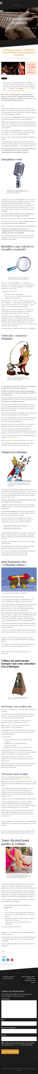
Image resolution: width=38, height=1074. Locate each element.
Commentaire (5, 999)
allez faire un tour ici (13, 437)
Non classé (27, 58)
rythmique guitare (10, 964)
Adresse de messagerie (8, 1027)
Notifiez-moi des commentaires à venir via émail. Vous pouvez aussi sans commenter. (18, 1044)
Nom (3, 1020)
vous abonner (17, 1045)
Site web (4, 1035)
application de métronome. (25, 779)
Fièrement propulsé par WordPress (13, 1068)
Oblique (31, 1068)
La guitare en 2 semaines (19, 20)
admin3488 (20, 58)
